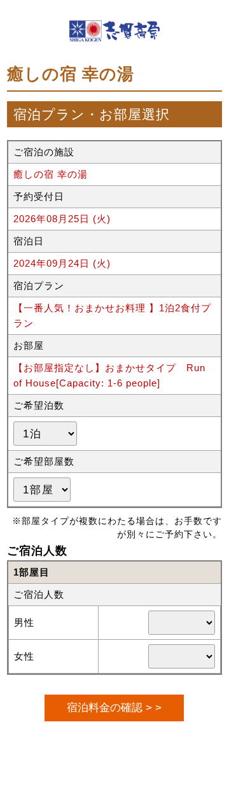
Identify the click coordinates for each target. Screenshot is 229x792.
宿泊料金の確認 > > (114, 707)
